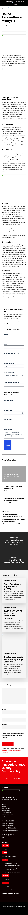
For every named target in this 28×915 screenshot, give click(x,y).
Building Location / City (12, 353)
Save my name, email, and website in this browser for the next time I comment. (13, 735)
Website (4, 724)
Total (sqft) (8, 420)
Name (6, 334)
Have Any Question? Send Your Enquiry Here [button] (8, 836)
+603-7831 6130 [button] (10, 825)
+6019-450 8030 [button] (10, 821)
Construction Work (10, 580)
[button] (2, 9)
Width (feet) (8, 410)
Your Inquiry (8, 429)
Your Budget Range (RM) (12, 382)
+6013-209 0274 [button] (10, 823)
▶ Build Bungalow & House (10, 514)
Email (6, 344)
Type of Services (9, 373)
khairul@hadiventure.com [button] (11, 830)
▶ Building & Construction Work (12, 524)
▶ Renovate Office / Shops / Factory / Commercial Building (13, 520)
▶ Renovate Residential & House (12, 517)
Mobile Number (9, 363)
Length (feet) (8, 401)
